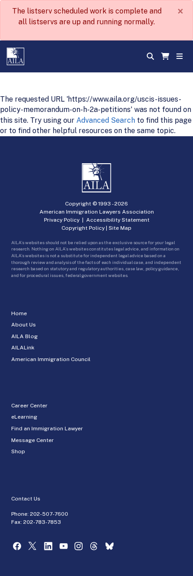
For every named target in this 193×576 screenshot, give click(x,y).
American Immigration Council (51, 359)
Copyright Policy (83, 228)
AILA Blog (24, 336)
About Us (23, 324)
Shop (18, 451)
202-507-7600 (49, 514)
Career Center (29, 405)
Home (19, 313)
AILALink (23, 347)
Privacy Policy (61, 220)
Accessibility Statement (117, 220)
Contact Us (25, 499)
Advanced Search (105, 120)
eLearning (24, 417)
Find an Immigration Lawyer (47, 428)
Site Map (120, 228)
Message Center (32, 440)
